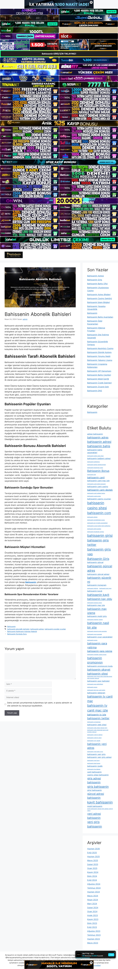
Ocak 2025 (92, 868)
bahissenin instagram (96, 585)
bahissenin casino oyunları (99, 499)
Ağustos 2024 (93, 884)
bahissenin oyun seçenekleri (99, 637)
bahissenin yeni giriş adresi (99, 757)
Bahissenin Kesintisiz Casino (100, 348)
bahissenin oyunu (92, 640)
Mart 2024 (92, 904)
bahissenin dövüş (92, 517)
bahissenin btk (91, 474)
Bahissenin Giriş (94, 280)
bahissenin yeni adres (97, 746)
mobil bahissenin (94, 806)
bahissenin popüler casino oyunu (96, 654)
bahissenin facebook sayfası (95, 531)
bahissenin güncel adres (99, 568)
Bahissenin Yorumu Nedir (99, 356)
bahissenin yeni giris (96, 754)
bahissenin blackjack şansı (95, 467)
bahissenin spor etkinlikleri (95, 684)
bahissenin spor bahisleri (98, 681)
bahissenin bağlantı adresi (99, 458)
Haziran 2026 (93, 849)
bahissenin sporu (92, 687)
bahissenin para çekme (99, 651)
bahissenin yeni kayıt (93, 760)
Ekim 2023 (92, 923)
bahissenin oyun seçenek (94, 634)
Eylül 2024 (92, 880)
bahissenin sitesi (97, 673)
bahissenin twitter (98, 718)
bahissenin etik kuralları (94, 529)
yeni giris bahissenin (94, 824)
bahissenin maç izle (96, 605)
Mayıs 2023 (92, 943)
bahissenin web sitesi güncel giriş (97, 728)
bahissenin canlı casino (97, 486)
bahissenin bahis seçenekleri (94, 451)
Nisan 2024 (92, 900)
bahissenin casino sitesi (97, 505)
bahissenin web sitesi (96, 724)
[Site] (29, 91)
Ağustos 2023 (93, 931)
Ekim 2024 (92, 876)
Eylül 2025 (92, 852)
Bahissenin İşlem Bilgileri (98, 302)
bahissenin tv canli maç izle (97, 708)
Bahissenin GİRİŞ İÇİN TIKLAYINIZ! (59, 54)
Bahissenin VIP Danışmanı (99, 371)
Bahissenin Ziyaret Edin (98, 387)
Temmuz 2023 (94, 935)
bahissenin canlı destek (100, 489)
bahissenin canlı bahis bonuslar (96, 484)
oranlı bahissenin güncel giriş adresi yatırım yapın (100, 809)
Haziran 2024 (93, 892)
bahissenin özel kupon (93, 763)
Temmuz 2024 (94, 888)
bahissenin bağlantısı (93, 462)
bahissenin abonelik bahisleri (18, 629)
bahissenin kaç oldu (99, 599)
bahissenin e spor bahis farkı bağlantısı (98, 526)
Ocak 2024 (92, 911)
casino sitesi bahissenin (98, 775)
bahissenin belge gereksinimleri (96, 464)
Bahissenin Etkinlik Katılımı (99, 352)
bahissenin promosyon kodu (100, 666)
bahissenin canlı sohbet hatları (96, 493)
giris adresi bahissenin (94, 780)
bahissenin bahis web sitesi (95, 456)
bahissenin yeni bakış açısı (95, 751)
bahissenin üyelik (95, 766)
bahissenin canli (96, 477)
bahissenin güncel (95, 562)
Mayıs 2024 (92, 896)
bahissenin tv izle (96, 714)
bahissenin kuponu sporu (94, 602)
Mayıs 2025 (92, 860)
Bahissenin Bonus (98, 470)
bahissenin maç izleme (97, 611)
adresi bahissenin (95, 434)
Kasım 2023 (92, 919)
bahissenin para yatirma (97, 645)
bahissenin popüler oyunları (55, 629)
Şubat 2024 (92, 907)
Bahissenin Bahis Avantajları (100, 317)
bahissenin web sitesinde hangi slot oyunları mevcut (97, 731)
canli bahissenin (94, 772)
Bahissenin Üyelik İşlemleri (99, 383)
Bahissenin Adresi (95, 276)
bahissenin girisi (100, 535)
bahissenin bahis (98, 446)
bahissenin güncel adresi (98, 574)
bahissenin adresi (37, 629)
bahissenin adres (97, 437)
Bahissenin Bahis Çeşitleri (99, 375)
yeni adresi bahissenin (94, 815)
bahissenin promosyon (95, 660)
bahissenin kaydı (94, 591)
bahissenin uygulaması (94, 722)
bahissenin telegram (96, 693)
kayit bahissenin (100, 802)
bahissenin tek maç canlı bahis (96, 690)
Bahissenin (11, 626)
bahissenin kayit (98, 595)
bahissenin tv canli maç (100, 699)
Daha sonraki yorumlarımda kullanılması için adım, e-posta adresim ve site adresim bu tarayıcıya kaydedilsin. (39, 704)
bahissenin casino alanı (94, 496)
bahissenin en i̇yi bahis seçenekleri (97, 523)
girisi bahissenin (94, 790)
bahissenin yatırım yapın (94, 737)
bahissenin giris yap (99, 551)
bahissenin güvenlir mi (99, 579)
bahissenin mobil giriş (97, 616)
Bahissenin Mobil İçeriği (98, 379)
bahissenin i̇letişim (92, 588)
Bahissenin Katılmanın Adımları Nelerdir (22, 631)
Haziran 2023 (93, 939)
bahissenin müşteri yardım (95, 619)
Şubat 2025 (92, 864)
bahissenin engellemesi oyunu (96, 520)
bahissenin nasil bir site (98, 625)
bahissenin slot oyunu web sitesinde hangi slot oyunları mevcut (99, 677)
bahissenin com (99, 513)
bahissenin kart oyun (105, 588)
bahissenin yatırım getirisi (94, 734)
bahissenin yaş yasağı (93, 740)
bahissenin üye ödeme (93, 769)
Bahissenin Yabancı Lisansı (99, 360)
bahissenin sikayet (98, 669)
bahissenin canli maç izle (98, 480)
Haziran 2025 (93, 856)
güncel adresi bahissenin (95, 795)
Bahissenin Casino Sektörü (99, 298)
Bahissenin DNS (94, 391)
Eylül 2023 (92, 927)
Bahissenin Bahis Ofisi (97, 284)
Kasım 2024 (92, 872)
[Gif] (59, 123)
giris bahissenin (98, 786)
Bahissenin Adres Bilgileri (99, 294)
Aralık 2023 (92, 915)
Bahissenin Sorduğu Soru (17, 634)
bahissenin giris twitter (98, 542)
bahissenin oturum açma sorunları (97, 631)
